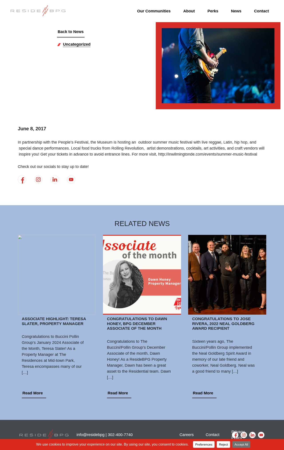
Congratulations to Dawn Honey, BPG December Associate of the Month (137, 324)
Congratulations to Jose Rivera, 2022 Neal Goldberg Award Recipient (223, 324)
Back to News (71, 31)
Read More (32, 393)
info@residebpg (91, 434)
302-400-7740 (120, 434)
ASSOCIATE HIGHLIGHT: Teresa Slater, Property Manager (54, 321)
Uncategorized (77, 44)
